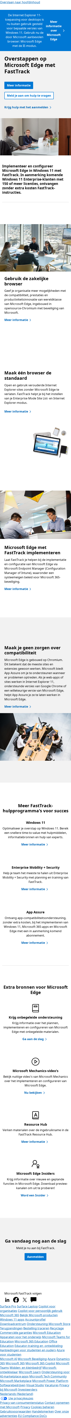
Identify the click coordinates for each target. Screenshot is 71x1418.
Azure (52, 1359)
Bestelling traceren (36, 1328)
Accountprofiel (35, 1320)
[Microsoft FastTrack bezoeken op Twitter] (25, 1300)
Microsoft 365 (9, 1315)
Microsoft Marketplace (15, 1381)
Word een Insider (33, 1195)
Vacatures (52, 1385)
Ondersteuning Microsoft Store (48, 1324)
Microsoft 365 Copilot (40, 1363)
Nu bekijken (33, 1093)
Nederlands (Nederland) (16, 1394)
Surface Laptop (27, 1306)
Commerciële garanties (16, 1333)
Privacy (25, 1407)
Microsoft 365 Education (31, 1341)
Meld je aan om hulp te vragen (29, 96)
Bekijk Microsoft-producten (39, 1315)
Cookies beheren (42, 1407)
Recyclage (57, 1328)
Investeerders (27, 1390)
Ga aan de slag (33, 1039)
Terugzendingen (11, 1328)
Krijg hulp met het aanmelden (26, 107)
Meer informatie (19, 85)
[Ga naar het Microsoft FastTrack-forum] (33, 1300)
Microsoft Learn (30, 1372)
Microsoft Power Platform (50, 1381)
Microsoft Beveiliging (32, 1359)
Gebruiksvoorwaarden (15, 1411)
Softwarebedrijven (12, 1385)
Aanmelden (35, 1257)
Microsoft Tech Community (48, 1376)
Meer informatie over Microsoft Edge (54, 30)
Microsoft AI (8, 1359)
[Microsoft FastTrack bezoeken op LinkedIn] (7, 1300)
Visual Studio (35, 1385)
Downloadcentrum (13, 1324)
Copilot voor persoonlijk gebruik (40, 1311)
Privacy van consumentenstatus (22, 1403)
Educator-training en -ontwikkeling (39, 1346)
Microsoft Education (47, 1333)
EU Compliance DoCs (32, 1416)
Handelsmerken (43, 1411)
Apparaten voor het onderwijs (20, 1337)
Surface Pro (8, 1306)
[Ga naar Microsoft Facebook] (16, 1300)
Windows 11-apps (12, 1320)
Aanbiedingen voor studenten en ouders (28, 1350)
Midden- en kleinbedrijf (26, 1368)
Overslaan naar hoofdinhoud (20, 2)
